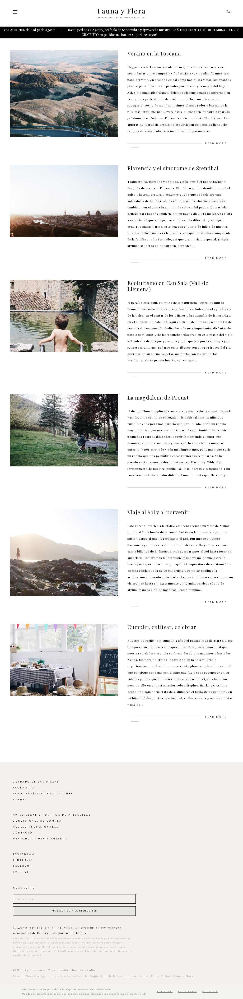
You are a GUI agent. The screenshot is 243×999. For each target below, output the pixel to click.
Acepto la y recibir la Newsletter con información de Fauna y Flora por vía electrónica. (67, 930)
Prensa (20, 799)
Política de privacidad (56, 928)
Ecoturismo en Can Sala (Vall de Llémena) (167, 286)
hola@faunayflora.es (71, 951)
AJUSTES (140, 993)
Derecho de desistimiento (40, 839)
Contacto (23, 833)
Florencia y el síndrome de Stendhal (173, 168)
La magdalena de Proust (158, 397)
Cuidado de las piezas (36, 782)
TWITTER (21, 872)
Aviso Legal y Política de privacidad (52, 815)
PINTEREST (23, 860)
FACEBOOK (22, 866)
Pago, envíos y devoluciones (43, 793)
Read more (216, 143)
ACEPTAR (165, 991)
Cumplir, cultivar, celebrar (161, 627)
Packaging (24, 788)
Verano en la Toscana (154, 53)
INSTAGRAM (24, 854)
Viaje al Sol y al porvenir (158, 512)
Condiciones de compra (37, 821)
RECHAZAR (187, 991)
